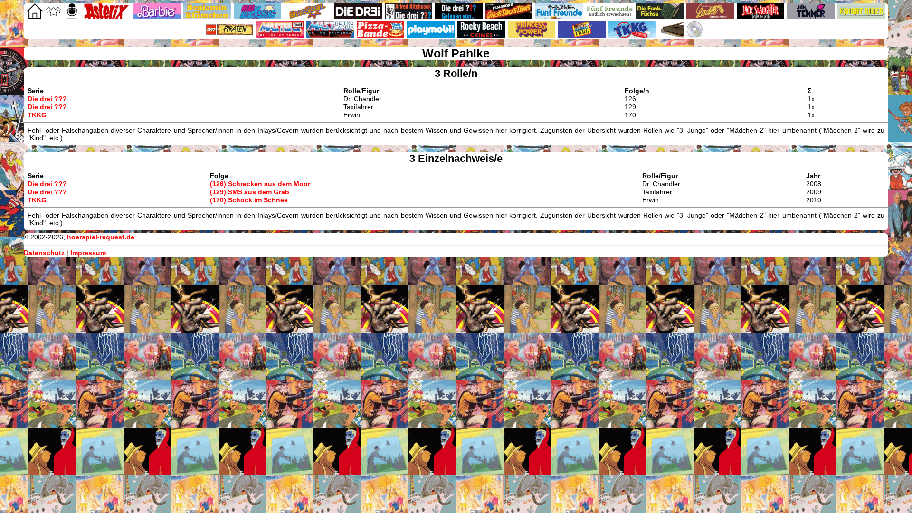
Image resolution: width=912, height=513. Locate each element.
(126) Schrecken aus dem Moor (260, 184)
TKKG (37, 115)
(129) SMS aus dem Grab (249, 192)
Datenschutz (44, 252)
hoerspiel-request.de (100, 237)
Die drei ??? (47, 99)
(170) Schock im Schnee (249, 200)
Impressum (88, 252)
